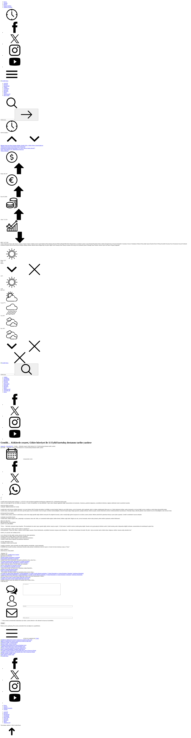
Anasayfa (3, 446)
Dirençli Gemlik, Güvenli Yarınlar (9, 643)
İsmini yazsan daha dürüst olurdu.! (9, 570)
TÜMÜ (37, 638)
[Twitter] (15, 44)
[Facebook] (15, 32)
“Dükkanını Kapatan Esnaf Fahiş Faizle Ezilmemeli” (13, 146)
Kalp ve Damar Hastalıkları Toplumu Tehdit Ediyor (13, 649)
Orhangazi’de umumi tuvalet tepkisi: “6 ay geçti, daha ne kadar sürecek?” (18, 148)
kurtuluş (17, 554)
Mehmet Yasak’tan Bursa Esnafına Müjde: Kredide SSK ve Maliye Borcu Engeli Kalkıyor (22, 145)
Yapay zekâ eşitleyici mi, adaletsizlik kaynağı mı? (12, 149)
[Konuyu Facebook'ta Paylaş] (15, 471)
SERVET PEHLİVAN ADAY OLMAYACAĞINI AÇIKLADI (16, 641)
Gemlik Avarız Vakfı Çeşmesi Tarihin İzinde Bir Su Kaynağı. (15, 578)
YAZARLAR (9, 446)
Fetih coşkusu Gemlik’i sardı (7, 654)
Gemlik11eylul (11, 554)
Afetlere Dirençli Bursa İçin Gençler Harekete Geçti (13, 646)
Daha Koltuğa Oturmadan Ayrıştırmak (10, 558)
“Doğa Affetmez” (5, 150)
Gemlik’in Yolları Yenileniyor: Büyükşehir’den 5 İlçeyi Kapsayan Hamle (18, 652)
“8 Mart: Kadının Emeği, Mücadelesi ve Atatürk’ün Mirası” (15, 562)
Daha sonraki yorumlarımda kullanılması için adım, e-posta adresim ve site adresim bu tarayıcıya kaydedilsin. (28, 620)
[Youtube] (15, 66)
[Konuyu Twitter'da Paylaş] (15, 483)
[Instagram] (15, 55)
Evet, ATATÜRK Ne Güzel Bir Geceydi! (10, 566)
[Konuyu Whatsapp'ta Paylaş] (15, 494)
